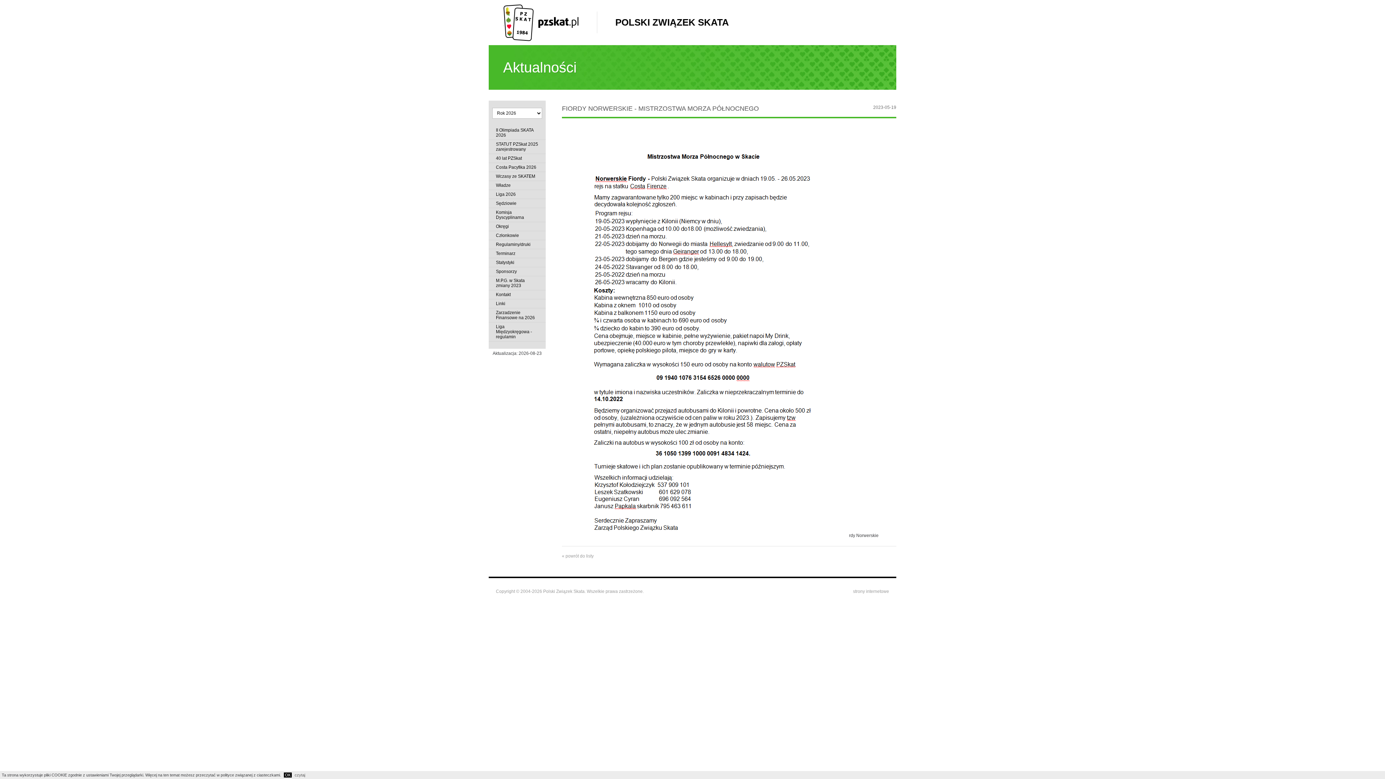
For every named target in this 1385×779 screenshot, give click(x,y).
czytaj (300, 775)
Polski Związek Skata (672, 22)
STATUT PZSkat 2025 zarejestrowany (517, 147)
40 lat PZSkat (509, 158)
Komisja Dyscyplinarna (510, 215)
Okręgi (502, 226)
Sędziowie (506, 203)
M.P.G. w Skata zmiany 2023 (510, 283)
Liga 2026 (506, 194)
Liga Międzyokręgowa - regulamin (514, 331)
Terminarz (505, 253)
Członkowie (507, 235)
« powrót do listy (578, 556)
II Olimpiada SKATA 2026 (514, 133)
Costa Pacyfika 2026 (516, 167)
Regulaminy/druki (513, 244)
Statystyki (505, 262)
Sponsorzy (506, 271)
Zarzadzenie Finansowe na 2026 (515, 315)
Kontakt (503, 294)
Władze (503, 185)
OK (288, 775)
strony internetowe (871, 591)
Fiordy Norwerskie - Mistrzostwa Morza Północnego (660, 108)
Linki (500, 303)
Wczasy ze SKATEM (515, 176)
